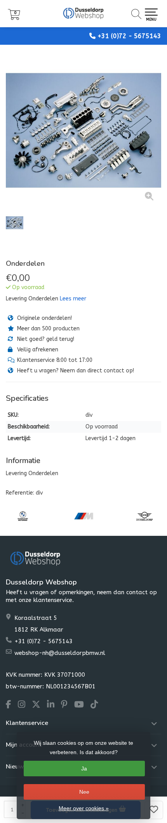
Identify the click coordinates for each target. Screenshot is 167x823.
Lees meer (73, 298)
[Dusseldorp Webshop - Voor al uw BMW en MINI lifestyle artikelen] (83, 13)
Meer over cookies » (84, 808)
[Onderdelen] (83, 130)
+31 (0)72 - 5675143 (129, 36)
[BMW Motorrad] (23, 516)
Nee (84, 792)
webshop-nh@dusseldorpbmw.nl (59, 652)
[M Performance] (84, 516)
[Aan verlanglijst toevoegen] (153, 810)
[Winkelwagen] (14, 18)
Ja (84, 768)
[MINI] (145, 516)
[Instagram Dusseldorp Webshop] (25, 705)
